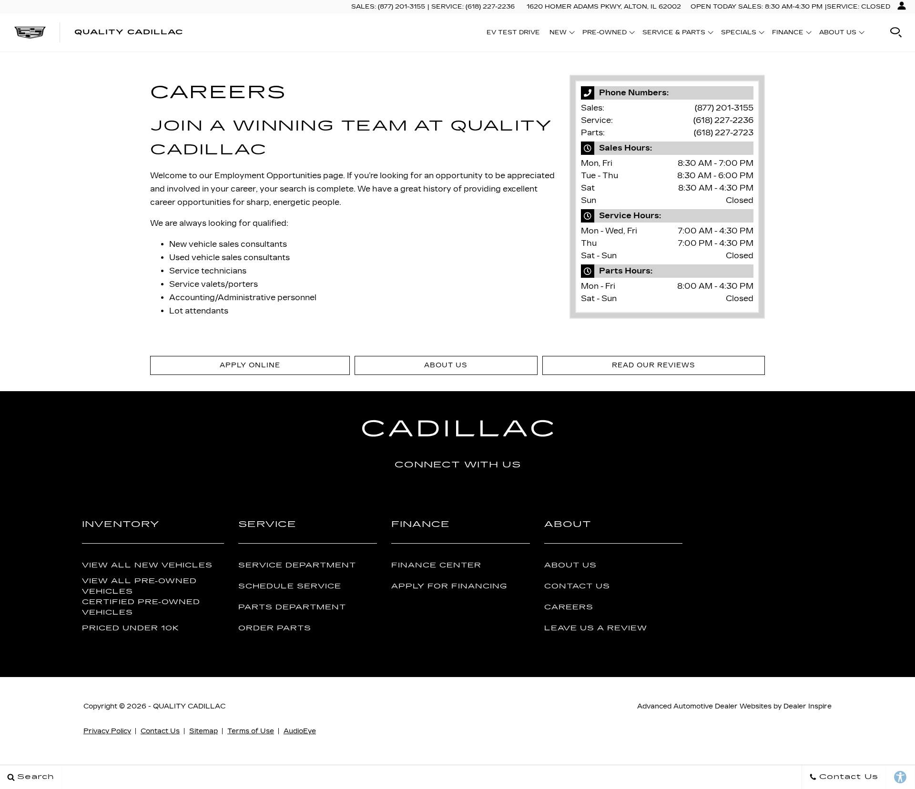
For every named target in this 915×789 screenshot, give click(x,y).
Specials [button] (738, 34)
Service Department (297, 565)
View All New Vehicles (147, 565)
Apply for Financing (449, 586)
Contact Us (577, 586)
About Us (570, 565)
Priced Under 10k (130, 628)
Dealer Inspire (807, 706)
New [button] (560, 34)
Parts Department (292, 607)
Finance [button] (787, 34)
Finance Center (436, 565)
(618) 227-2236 (723, 120)
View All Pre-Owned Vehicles (139, 586)
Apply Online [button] (250, 365)
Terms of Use (250, 731)
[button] (896, 32)
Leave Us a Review (595, 628)
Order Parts (274, 628)
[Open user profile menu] (901, 5)
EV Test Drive (513, 32)
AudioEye (300, 731)
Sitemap (203, 731)
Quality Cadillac (189, 706)
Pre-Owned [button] (604, 34)
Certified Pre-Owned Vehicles (141, 607)
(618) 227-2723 (723, 132)
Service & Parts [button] (673, 34)
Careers (568, 607)
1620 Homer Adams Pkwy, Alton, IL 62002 (604, 6)
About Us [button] (837, 34)
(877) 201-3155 (724, 107)
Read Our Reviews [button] (653, 365)
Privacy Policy (107, 731)
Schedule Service (289, 586)
